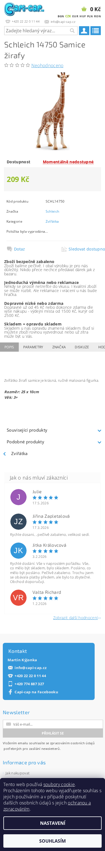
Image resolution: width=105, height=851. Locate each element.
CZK (68, 16)
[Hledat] (72, 30)
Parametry (33, 347)
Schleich (52, 211)
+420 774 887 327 (29, 684)
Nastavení (52, 823)
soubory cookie (59, 784)
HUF (83, 16)
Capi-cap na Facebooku (36, 692)
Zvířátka (52, 221)
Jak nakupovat (17, 772)
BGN (61, 16)
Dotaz (19, 249)
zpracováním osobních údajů (72, 743)
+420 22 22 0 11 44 (30, 675)
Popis (9, 347)
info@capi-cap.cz (30, 667)
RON (97, 16)
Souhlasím (52, 841)
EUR (75, 16)
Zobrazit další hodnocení (75, 617)
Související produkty (27, 430)
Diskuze (82, 347)
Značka (59, 347)
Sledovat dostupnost (83, 249)
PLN (90, 16)
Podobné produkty (25, 441)
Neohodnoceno (47, 65)
